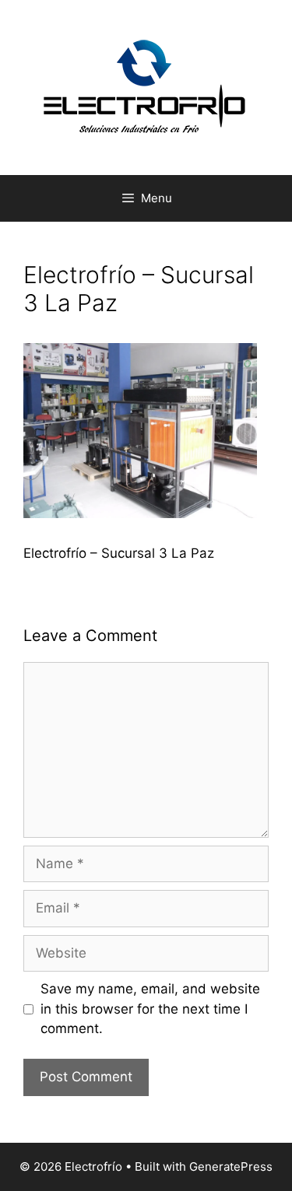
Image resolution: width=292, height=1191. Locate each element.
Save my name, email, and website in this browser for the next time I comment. (150, 1008)
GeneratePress (231, 1166)
